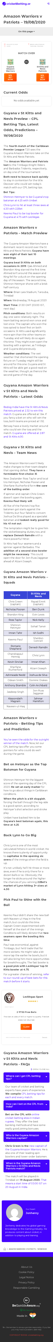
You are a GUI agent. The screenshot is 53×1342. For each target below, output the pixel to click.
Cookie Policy (26, 1272)
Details (44, 1037)
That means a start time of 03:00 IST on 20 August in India (26, 1183)
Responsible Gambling (26, 1287)
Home (5, 1249)
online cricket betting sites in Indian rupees (22, 1118)
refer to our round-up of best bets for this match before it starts (26, 978)
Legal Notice (26, 1277)
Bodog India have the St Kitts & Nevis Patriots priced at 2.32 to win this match (26, 411)
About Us (26, 1267)
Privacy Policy (26, 1282)
